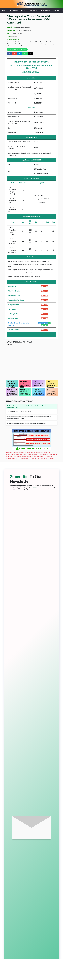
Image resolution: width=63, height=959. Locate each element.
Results (24, 10)
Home (5, 10)
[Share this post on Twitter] (30, 53)
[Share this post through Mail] (14, 53)
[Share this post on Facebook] (9, 53)
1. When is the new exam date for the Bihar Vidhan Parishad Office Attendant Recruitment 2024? (28, 406)
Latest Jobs (14, 10)
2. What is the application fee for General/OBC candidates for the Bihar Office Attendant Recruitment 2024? (29, 417)
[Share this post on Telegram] (19, 53)
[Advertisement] (31, 362)
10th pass (14, 36)
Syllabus (56, 10)
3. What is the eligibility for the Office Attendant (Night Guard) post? (26, 423)
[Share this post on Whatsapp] (25, 53)
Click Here (44, 286)
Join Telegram (43, 323)
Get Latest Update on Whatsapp (17, 49)
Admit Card (34, 10)
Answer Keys (46, 10)
